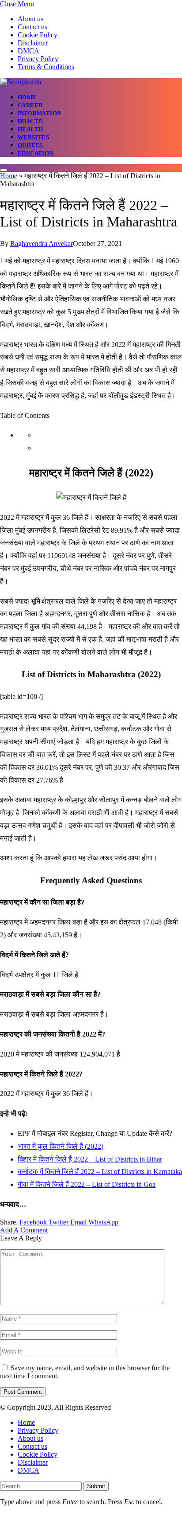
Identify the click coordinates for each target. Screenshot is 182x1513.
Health (30, 129)
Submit (96, 1486)
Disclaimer (33, 43)
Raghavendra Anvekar (41, 243)
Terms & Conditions (46, 66)
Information (39, 113)
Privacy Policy (38, 58)
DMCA (28, 51)
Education (35, 153)
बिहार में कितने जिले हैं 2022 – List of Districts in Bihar (90, 1159)
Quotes (30, 145)
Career (30, 105)
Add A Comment (24, 1230)
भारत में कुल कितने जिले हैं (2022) (60, 1146)
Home (27, 97)
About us (30, 19)
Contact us (32, 27)
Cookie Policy (37, 35)
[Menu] (3, 170)
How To (30, 121)
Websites (33, 137)
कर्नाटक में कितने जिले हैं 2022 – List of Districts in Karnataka (100, 1171)
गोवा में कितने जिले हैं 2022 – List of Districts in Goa (86, 1184)
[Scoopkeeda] (20, 82)
